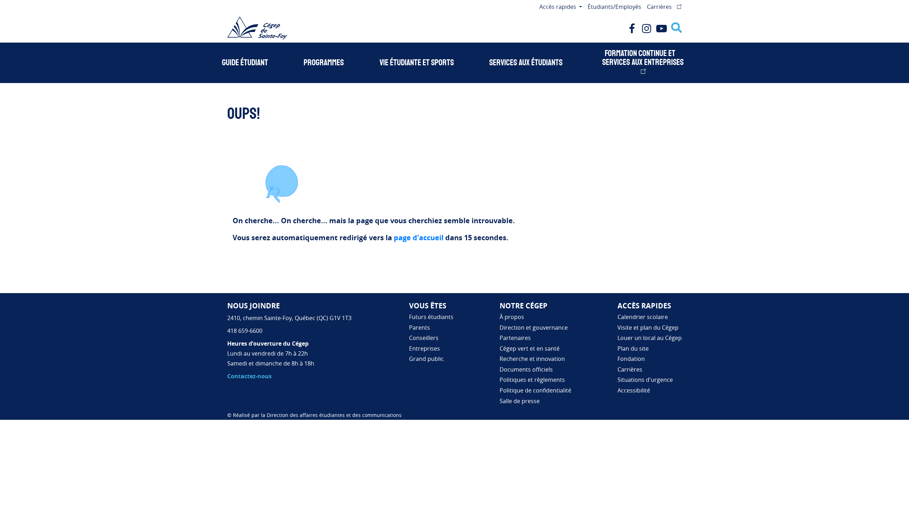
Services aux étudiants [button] (525, 63)
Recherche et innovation (532, 359)
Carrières (660, 7)
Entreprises (424, 348)
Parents (419, 327)
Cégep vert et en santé (530, 348)
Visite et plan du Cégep (648, 327)
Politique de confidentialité (535, 390)
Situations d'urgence (645, 380)
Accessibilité (633, 390)
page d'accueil (418, 237)
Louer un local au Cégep (649, 338)
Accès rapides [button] (558, 7)
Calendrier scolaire (642, 317)
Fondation (631, 359)
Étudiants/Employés (614, 7)
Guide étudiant (245, 63)
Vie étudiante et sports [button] (417, 63)
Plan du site (633, 348)
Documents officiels (526, 369)
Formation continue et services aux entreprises (643, 58)
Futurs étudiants (431, 317)
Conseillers (424, 338)
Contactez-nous (249, 376)
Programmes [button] (324, 63)
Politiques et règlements (532, 380)
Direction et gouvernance (534, 327)
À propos (512, 317)
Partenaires (515, 338)
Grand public (426, 359)
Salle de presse (520, 401)
